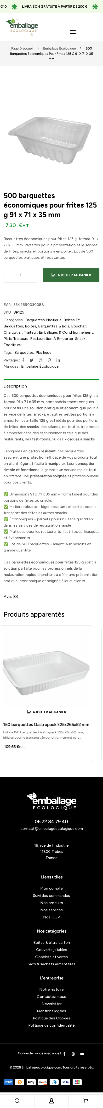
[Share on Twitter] (32, 360)
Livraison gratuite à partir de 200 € (46, 7)
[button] (93, 91)
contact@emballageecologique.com (51, 828)
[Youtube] (82, 1054)
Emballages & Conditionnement (66, 332)
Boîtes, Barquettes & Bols (47, 326)
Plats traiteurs (16, 338)
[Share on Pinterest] (49, 360)
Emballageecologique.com (41, 1067)
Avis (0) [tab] (11, 596)
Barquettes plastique (43, 320)
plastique (44, 352)
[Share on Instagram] (41, 360)
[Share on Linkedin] (58, 360)
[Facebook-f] (64, 1054)
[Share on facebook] (23, 360)
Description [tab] (15, 386)
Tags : (8, 352)
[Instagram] (73, 1054)
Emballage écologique (59, 48)
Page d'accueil (22, 48)
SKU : (8, 312)
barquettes (24, 352)
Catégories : (14, 320)
